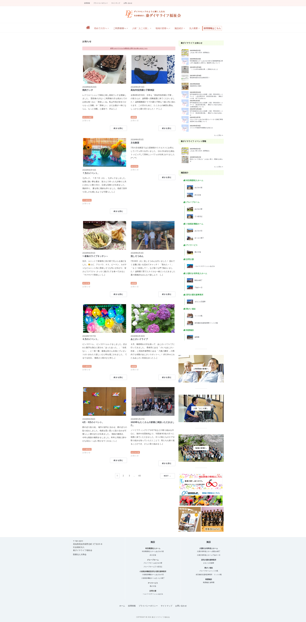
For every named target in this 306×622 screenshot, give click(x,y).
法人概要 (193, 28)
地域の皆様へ (162, 28)
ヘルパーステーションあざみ (204, 266)
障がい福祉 (209, 568)
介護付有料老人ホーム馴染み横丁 (208, 551)
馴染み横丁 (197, 280)
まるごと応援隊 (199, 301)
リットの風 (197, 316)
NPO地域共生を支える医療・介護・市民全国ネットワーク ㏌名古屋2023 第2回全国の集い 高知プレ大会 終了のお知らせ (206, 96)
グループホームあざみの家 (153, 563)
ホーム (122, 606)
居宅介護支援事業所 (208, 560)
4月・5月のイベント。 (93, 422)
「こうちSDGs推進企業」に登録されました (204, 69)
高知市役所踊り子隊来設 (142, 89)
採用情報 (87, 3)
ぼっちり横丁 (87, 117)
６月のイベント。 (91, 339)
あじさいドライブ (139, 339)
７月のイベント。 (91, 173)
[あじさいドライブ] (153, 318)
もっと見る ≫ (218, 135)
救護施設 (208, 579)
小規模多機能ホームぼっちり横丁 (153, 578)
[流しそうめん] (153, 235)
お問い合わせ (128, 3)
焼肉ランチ (87, 89)
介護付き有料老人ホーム (208, 548)
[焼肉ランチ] (104, 69)
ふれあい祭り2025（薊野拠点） (200, 52)
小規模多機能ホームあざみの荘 (153, 574)
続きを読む (118, 128)
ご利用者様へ (119, 28)
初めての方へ (100, 28)
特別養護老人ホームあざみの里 (153, 551)
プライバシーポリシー (100, 3)
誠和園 (133, 117)
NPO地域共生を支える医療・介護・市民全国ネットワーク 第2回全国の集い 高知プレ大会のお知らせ (206, 113)
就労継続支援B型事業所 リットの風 (209, 574)
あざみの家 (197, 209)
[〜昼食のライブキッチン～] (104, 235)
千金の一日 (197, 287)
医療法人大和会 (79, 554)
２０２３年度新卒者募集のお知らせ (201, 128)
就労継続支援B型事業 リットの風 (205, 323)
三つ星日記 (87, 200)
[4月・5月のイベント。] (104, 401)
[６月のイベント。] (104, 318)
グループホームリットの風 (208, 571)
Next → (167, 476)
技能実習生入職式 (195, 86)
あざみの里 (135, 452)
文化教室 (135, 142)
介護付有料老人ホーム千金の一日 (208, 555)
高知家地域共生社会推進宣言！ (200, 77)
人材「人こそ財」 (140, 28)
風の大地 (197, 252)
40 (139, 475)
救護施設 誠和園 (208, 582)
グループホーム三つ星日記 (153, 567)
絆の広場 (134, 166)
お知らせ (86, 120)
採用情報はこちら (212, 28)
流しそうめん (137, 256)
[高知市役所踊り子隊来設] (153, 69)
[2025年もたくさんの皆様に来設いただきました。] (153, 401)
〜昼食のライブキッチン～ (95, 256)
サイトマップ (115, 3)
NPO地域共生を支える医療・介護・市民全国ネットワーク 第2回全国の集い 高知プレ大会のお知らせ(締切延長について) (206, 105)
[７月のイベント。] (104, 152)
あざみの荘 (197, 231)
